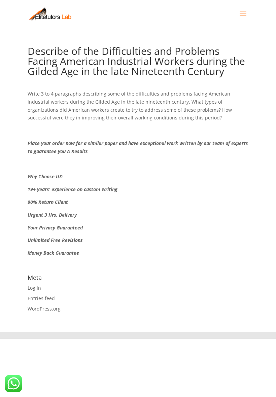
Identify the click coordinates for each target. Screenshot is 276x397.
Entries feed (41, 298)
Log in (34, 288)
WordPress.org (44, 308)
